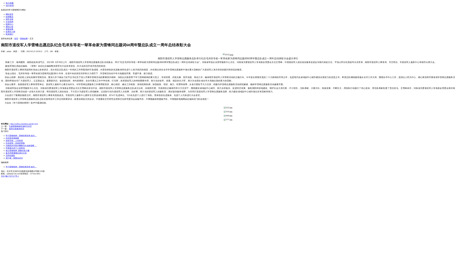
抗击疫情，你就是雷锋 (15, 143)
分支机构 (9, 22)
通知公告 (9, 27)
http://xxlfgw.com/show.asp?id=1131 (24, 124)
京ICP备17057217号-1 (10, 176)
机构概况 (9, 17)
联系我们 (9, 34)
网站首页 (9, 14)
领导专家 (9, 19)
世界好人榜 (10, 32)
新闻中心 (9, 24)
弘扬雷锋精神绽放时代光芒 (20, 126)
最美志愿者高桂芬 (16, 129)
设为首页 (10, 6)
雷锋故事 (9, 29)
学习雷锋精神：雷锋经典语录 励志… (21, 136)
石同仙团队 (10, 156)
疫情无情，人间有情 (14, 141)
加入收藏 (9, 3)
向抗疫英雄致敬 (12, 138)
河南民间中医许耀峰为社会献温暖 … (21, 146)
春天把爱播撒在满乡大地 (16, 153)
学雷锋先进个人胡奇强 (15, 148)
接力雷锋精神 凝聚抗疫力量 (17, 151)
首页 (16, 39)
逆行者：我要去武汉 (14, 158)
